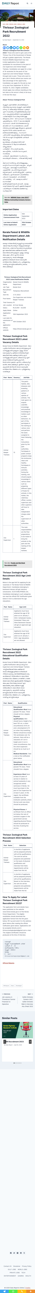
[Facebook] (4, 47)
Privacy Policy (26, 1266)
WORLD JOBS (22, 1269)
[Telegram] (17, 47)
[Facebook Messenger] (14, 47)
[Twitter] (7, 47)
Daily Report (7, 40)
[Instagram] (17, 1252)
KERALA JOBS (21, 24)
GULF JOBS (12, 1269)
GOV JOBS (5, 24)
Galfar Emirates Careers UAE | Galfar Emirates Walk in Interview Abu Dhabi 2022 (27, 1000)
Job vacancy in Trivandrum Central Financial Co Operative (8, 999)
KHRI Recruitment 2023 (14, 1042)
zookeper (19, 985)
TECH (23, 1272)
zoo (12, 985)
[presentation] (17, 1030)
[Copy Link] (24, 47)
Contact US (7, 1266)
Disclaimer (16, 1266)
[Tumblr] (24, 1252)
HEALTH (28, 1276)
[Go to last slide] (4, 1042)
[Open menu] (31, 3)
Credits (27, 1288)
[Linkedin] (11, 47)
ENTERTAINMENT (10, 1276)
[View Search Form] (27, 3)
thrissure (6, 985)
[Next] (30, 1042)
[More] (27, 47)
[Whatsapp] (20, 47)
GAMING (21, 1276)
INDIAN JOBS (13, 24)
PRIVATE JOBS (15, 1272)
